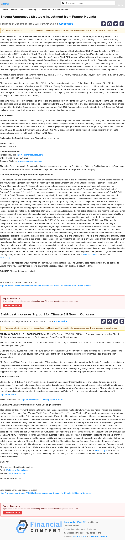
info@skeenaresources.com (30, 155)
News (14, 9)
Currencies (44, 9)
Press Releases (60, 9)
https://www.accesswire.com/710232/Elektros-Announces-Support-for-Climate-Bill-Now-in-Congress (45, 493)
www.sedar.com (90, 254)
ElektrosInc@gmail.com (17, 470)
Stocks (4, 9)
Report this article (12, 305)
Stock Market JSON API (74, 522)
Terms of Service (99, 536)
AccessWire (66, 23)
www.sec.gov (6, 257)
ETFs (22, 9)
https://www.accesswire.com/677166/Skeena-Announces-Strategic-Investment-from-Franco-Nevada (45, 286)
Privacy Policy (79, 536)
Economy (31, 9)
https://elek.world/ (8, 394)
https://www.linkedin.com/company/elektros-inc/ (43, 399)
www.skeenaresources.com (30, 161)
